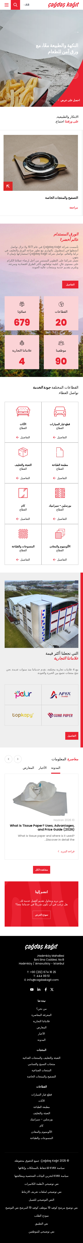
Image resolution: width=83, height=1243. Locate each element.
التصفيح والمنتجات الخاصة (41, 1076)
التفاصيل (70, 284)
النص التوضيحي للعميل (41, 1200)
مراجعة (74, 207)
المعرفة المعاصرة (41, 1015)
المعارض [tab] (28, 768)
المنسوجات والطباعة (41, 1138)
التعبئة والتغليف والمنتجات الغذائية (41, 1058)
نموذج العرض (41, 914)
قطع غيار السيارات (41, 1094)
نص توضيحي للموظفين (41, 1231)
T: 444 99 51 (41, 976)
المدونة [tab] (55, 768)
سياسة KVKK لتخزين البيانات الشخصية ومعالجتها (41, 1176)
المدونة (41, 1040)
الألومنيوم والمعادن (41, 1132)
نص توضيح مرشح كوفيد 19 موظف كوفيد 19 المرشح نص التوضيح (41, 1208)
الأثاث (41, 1101)
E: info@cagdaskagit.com (42, 980)
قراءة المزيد (68, 851)
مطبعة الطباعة (41, 1107)
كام (41, 1126)
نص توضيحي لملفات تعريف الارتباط (41, 1192)
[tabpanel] (41, 817)
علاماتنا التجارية (41, 1021)
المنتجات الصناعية (41, 1070)
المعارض (42, 1027)
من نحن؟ (41, 1009)
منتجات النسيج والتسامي (41, 1064)
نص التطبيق (41, 1224)
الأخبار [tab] (43, 768)
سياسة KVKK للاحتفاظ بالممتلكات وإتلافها (41, 1168)
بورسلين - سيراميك (41, 1119)
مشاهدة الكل (41, 869)
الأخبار (41, 1034)
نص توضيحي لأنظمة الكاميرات (42, 1184)
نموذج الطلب (41, 1216)
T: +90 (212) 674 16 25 (41, 972)
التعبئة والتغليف (41, 1113)
